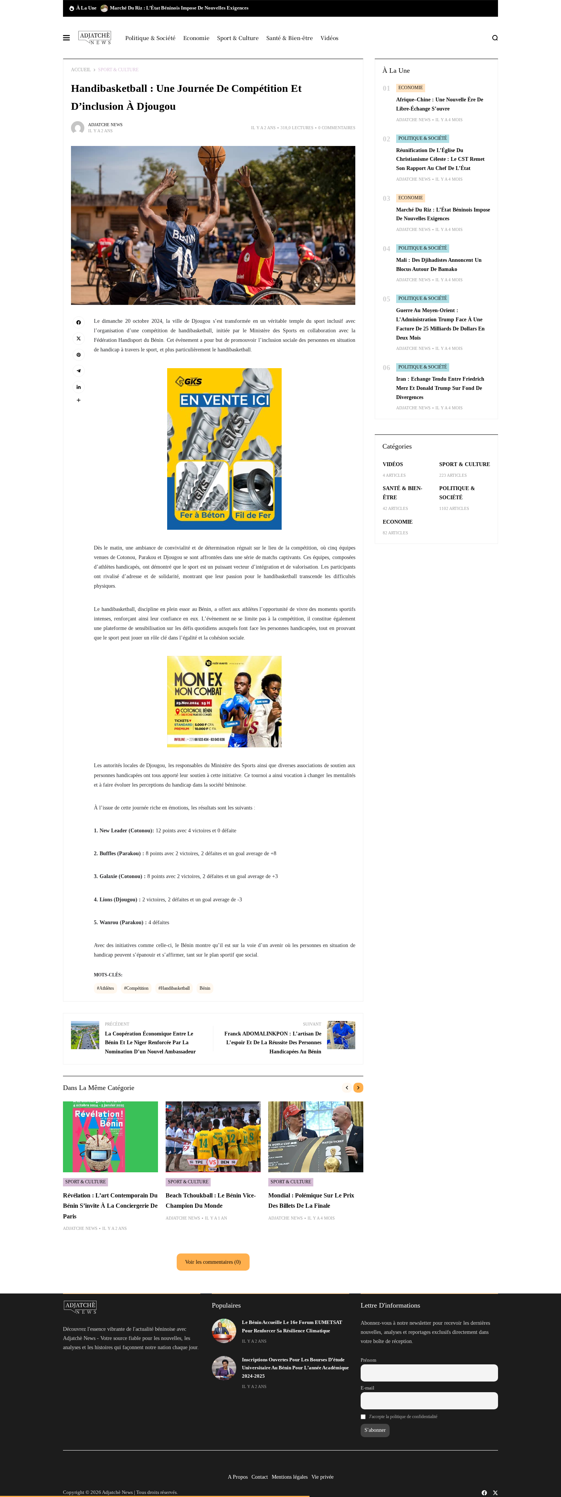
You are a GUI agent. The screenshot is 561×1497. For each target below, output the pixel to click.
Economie (410, 87)
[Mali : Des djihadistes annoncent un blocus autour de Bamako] (104, 8)
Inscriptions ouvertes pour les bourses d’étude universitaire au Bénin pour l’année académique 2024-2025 (295, 1368)
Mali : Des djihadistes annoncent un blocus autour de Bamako (177, 8)
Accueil (81, 69)
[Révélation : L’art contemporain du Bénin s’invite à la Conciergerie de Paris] (110, 1137)
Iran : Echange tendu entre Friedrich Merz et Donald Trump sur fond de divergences (440, 388)
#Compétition (136, 988)
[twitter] (495, 1492)
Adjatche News (105, 124)
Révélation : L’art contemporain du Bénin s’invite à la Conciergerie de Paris (110, 1205)
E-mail (367, 1388)
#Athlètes (105, 988)
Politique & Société (422, 138)
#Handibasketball (174, 988)
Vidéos (393, 464)
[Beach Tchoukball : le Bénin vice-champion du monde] (213, 1137)
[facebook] (484, 1492)
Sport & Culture (118, 69)
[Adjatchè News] (94, 38)
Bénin (205, 988)
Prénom (368, 1360)
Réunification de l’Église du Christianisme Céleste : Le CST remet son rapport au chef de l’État (440, 159)
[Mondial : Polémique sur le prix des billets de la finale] (315, 1137)
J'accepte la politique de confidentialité (403, 1416)
